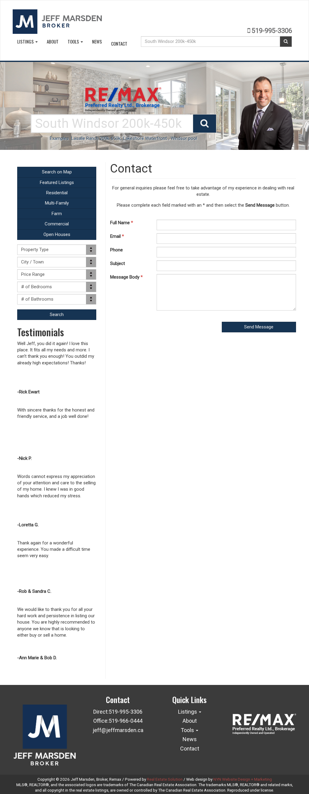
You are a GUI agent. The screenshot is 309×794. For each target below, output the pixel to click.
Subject (117, 263)
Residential (57, 192)
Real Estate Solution (165, 779)
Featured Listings (57, 182)
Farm (57, 213)
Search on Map (57, 172)
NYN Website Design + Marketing (242, 779)
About (53, 41)
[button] (56, 314)
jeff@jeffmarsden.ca (118, 730)
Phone (116, 250)
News (97, 41)
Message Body (126, 277)
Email (117, 236)
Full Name (121, 222)
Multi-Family (57, 203)
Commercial (57, 224)
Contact (119, 43)
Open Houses (56, 234)
